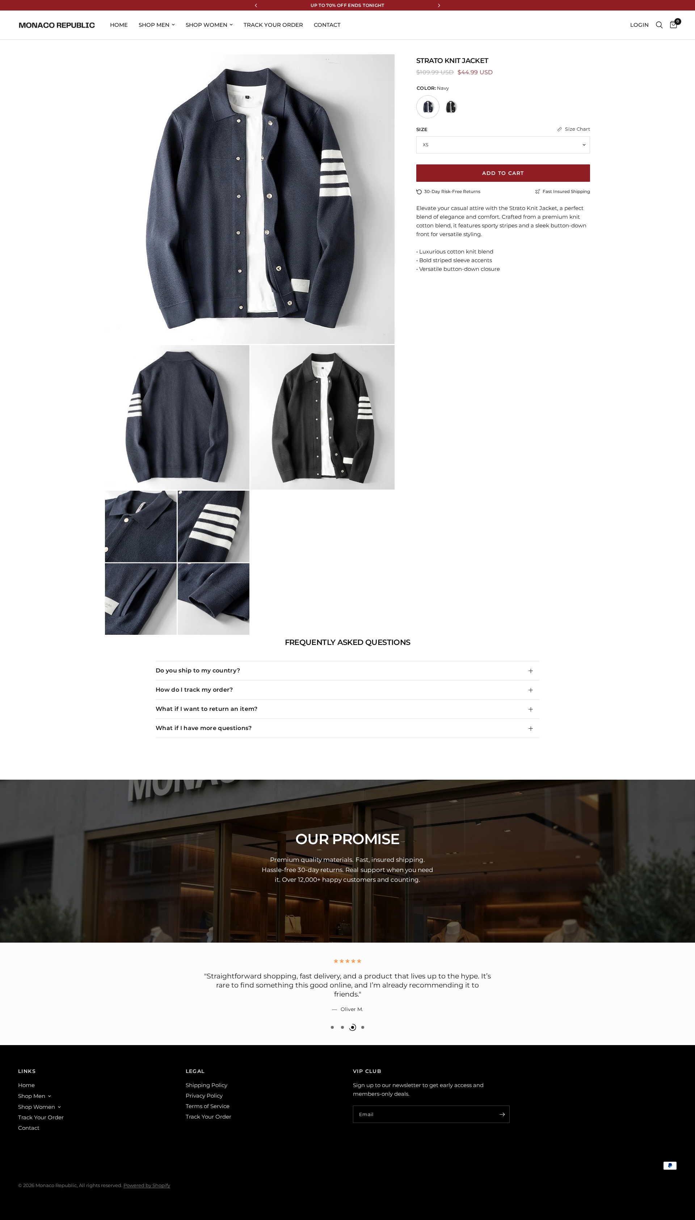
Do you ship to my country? (198, 670)
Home (119, 24)
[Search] (659, 25)
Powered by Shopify (146, 1185)
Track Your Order (273, 24)
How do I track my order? (194, 689)
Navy (427, 106)
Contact (327, 24)
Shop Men (154, 24)
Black (450, 106)
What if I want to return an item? (207, 708)
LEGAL (195, 1071)
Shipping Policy (206, 1085)
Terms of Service (207, 1106)
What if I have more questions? (204, 728)
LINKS (27, 1071)
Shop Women (206, 24)
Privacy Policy (204, 1095)
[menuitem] (119, 25)
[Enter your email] (502, 1114)
